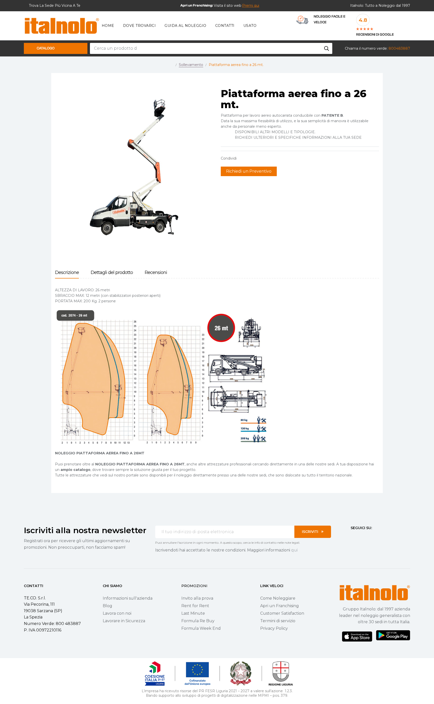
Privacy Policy (274, 628)
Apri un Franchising (279, 605)
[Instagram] (362, 537)
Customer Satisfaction (282, 613)
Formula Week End (201, 628)
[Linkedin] (380, 537)
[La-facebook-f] (353, 537)
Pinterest (258, 158)
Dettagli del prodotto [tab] (112, 272)
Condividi (242, 158)
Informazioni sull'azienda (127, 598)
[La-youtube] (371, 537)
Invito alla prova (197, 598)
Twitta (250, 158)
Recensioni (156, 272)
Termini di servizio (277, 620)
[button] (250, 5)
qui (294, 550)
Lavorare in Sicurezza (124, 620)
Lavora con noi (117, 613)
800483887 (399, 48)
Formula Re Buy (197, 620)
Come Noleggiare (277, 598)
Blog (107, 605)
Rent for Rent (195, 605)
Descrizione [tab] (67, 272)
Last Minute (193, 613)
